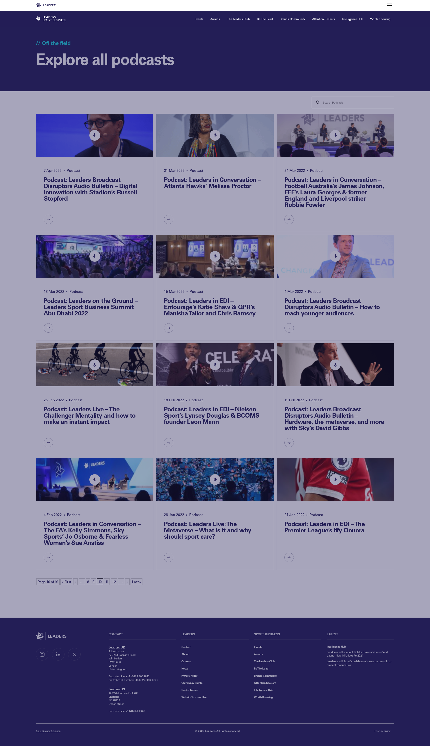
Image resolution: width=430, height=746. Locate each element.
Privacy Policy (189, 675)
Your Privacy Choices (48, 731)
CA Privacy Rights (191, 682)
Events (258, 647)
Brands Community (265, 675)
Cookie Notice (189, 690)
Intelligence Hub (263, 690)
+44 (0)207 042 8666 (146, 680)
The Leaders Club (264, 661)
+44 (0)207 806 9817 (138, 676)
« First (66, 581)
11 (107, 581)
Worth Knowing (263, 697)
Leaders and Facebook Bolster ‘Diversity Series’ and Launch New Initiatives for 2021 (357, 653)
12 (114, 581)
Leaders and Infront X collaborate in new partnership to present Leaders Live (359, 663)
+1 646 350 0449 (135, 711)
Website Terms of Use (194, 697)
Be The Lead (261, 668)
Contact (186, 647)
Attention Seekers (265, 682)
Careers (186, 661)
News (184, 668)
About (185, 654)
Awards (258, 654)
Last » (136, 581)
